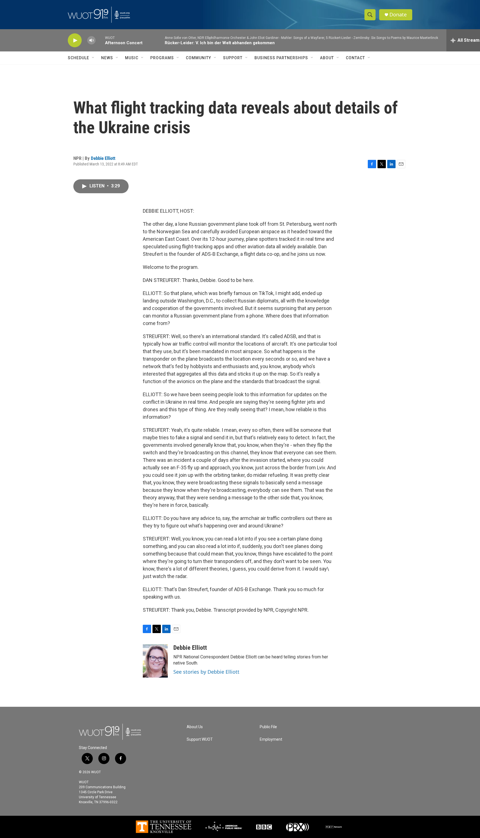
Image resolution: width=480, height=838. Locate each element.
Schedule (78, 58)
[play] (74, 40)
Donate (398, 15)
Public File (268, 727)
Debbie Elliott (103, 158)
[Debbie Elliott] (155, 661)
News (107, 58)
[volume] (91, 40)
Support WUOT (200, 739)
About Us (195, 727)
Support (232, 58)
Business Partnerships (281, 58)
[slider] (100, 40)
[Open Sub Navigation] (93, 58)
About (327, 58)
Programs (162, 58)
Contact (355, 58)
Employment (271, 739)
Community (198, 58)
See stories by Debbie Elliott (206, 671)
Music (131, 58)
